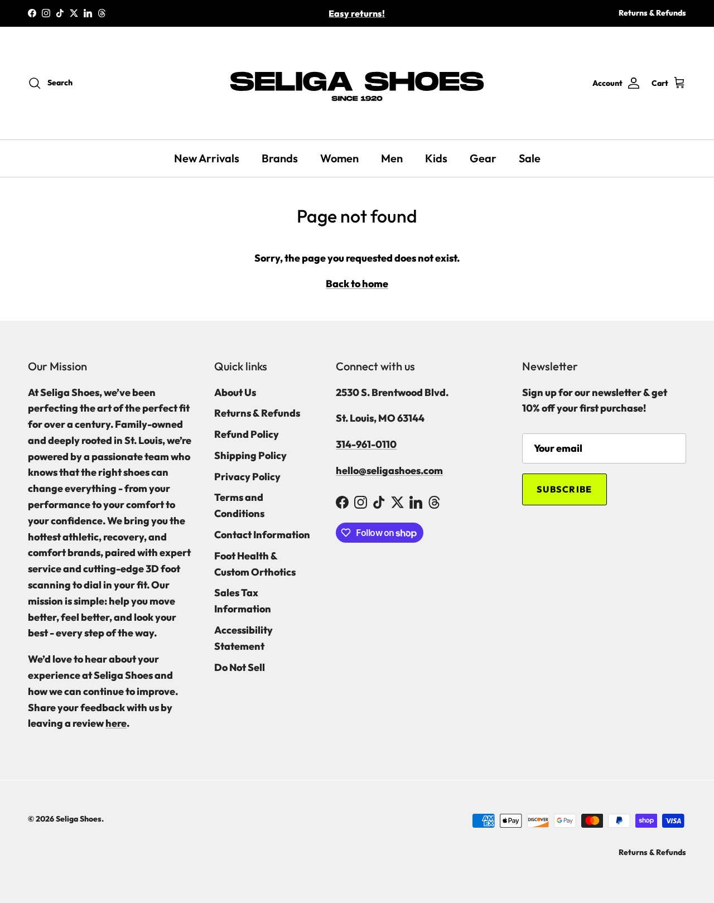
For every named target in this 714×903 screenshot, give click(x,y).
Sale (530, 158)
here (116, 723)
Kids (436, 158)
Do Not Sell (239, 667)
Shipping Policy (250, 455)
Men (392, 158)
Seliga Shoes (79, 819)
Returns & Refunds (652, 13)
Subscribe (564, 489)
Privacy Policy (247, 476)
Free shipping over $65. (357, 17)
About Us (235, 392)
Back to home (357, 283)
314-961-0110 (366, 444)
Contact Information (262, 534)
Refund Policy (246, 434)
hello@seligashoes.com (389, 470)
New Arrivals (206, 158)
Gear (483, 158)
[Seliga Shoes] (357, 83)
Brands (280, 158)
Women (339, 158)
